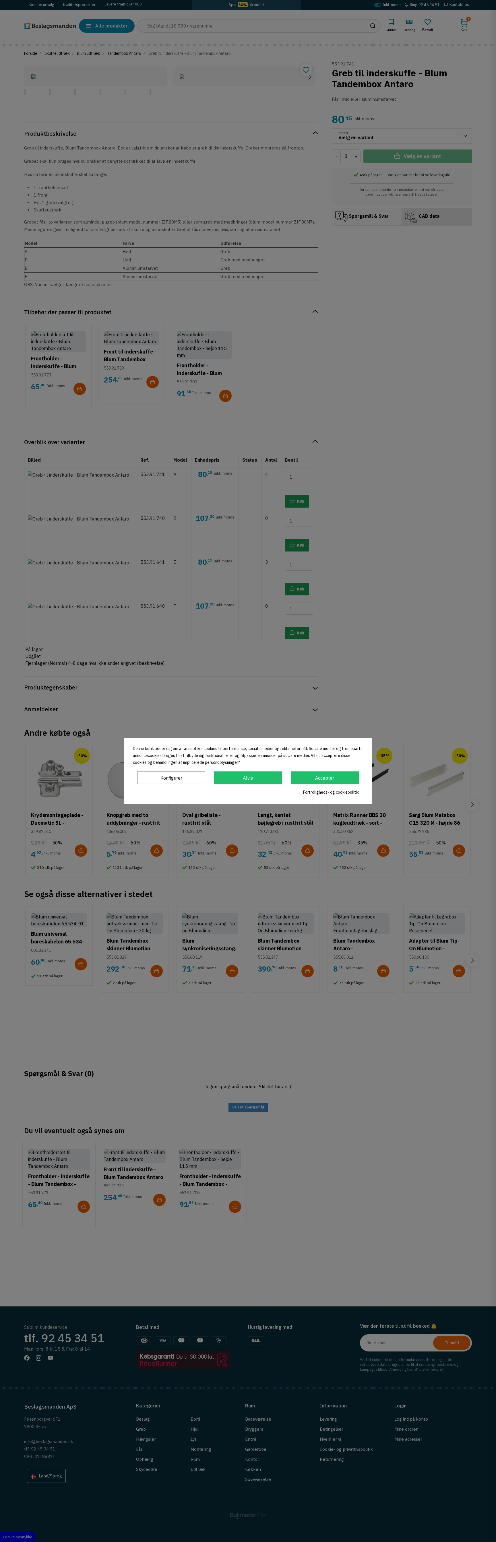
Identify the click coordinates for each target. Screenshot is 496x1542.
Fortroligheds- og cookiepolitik (331, 792)
